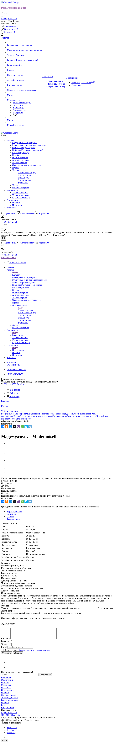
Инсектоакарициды (27, 172)
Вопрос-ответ (7, 707)
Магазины (6, 685)
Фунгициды (23, 177)
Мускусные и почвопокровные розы (29, 145)
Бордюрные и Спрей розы (24, 142)
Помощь (5, 692)
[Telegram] (30, 426)
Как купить (12, 190)
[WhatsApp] (22, 426)
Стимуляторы (24, 180)
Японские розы (19, 162)
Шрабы (15, 155)
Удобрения (23, 182)
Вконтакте (15, 390)
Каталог (10, 140)
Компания (6, 677)
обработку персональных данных (34, 650)
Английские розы (20, 160)
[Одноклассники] (6, 426)
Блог (3, 705)
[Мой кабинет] (2, 35)
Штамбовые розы (20, 187)
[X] (14, 426)
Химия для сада (20, 170)
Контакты (11, 207)
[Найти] (2, 16)
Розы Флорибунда (20, 152)
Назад (15, 272)
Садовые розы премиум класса (26, 165)
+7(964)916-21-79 (9, 18)
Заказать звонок (8, 257)
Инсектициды (24, 175)
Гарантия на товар (21, 197)
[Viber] (18, 426)
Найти (4, 740)
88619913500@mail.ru (14, 384)
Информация (7, 690)
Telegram (14, 393)
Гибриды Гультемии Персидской (27, 150)
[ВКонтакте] (2, 426)
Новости (16, 202)
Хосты (15, 185)
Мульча (15, 167)
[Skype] (26, 426)
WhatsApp (14, 396)
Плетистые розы (20, 157)
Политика (17, 205)
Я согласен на (27, 650)
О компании (12, 200)
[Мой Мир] (10, 426)
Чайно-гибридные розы (23, 147)
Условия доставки (20, 195)
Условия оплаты (20, 192)
